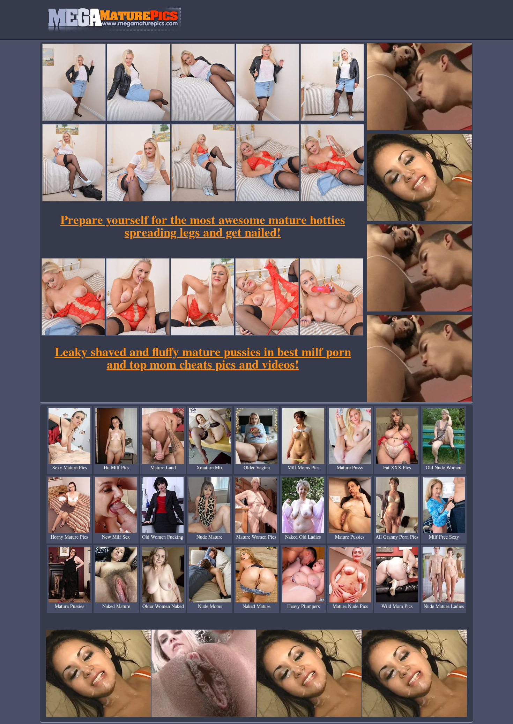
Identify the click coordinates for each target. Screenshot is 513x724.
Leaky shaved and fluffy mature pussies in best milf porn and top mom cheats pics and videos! (203, 357)
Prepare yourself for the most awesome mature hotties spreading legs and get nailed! (202, 225)
